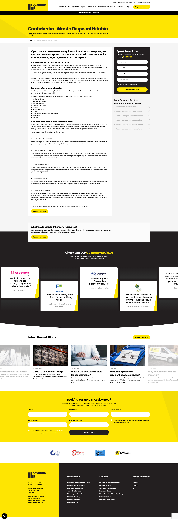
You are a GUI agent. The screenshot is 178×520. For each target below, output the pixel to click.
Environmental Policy (73, 497)
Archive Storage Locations (75, 488)
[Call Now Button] (4, 516)
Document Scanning (105, 497)
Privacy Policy (133, 84)
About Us (61, 7)
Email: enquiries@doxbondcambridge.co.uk (124, 2)
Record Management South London (129, 116)
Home (31, 41)
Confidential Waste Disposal (107, 488)
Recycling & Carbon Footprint (76, 7)
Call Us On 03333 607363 (144, 2)
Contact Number (116, 410)
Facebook (136, 482)
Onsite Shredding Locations (75, 491)
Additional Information (76, 420)
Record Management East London (129, 120)
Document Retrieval (105, 485)
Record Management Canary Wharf (129, 129)
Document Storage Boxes (106, 499)
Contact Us (120, 7)
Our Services (90, 7)
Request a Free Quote (141, 7)
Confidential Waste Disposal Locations (78, 482)
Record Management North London (129, 125)
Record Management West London (129, 111)
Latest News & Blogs (73, 499)
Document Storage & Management (109, 482)
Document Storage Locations (75, 485)
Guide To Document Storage (48, 371)
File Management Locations (75, 494)
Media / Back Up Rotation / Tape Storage (111, 494)
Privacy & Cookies (72, 502)
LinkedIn (135, 485)
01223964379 (127, 57)
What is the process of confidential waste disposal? (125, 373)
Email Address (73, 410)
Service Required (33, 420)
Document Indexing (105, 491)
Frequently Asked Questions (106, 7)
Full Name (31, 410)
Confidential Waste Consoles (127, 107)
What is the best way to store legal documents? (86, 373)
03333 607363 (79, 206)
